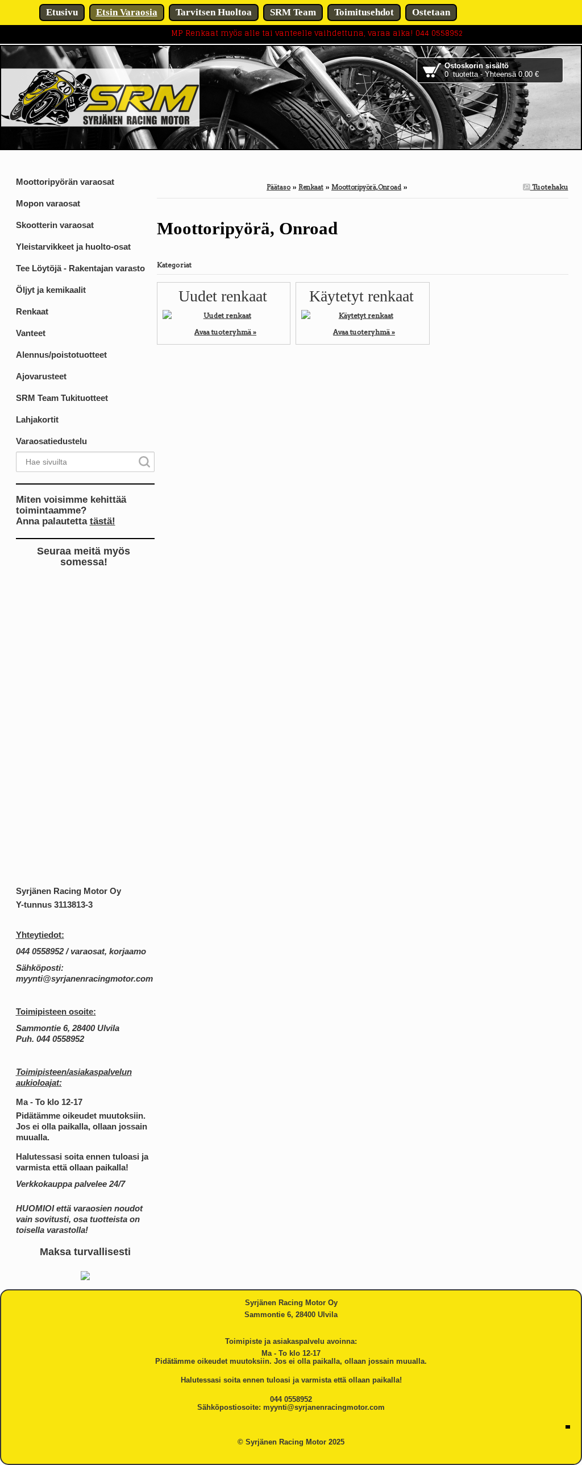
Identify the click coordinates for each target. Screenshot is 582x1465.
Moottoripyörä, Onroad (366, 187)
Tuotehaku (549, 187)
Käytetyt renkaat (361, 296)
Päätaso (278, 187)
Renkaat (310, 187)
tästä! (102, 521)
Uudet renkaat (222, 296)
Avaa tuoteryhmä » (225, 332)
